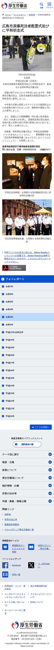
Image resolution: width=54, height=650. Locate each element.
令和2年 (9, 324)
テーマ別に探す (10, 454)
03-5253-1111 (28, 639)
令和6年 (9, 294)
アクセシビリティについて (40, 595)
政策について (9, 470)
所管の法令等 (9, 493)
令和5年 (9, 302)
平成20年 (10, 416)
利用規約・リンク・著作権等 (15, 587)
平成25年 (10, 378)
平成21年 (10, 408)
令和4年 (9, 309)
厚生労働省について (13, 478)
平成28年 (10, 355)
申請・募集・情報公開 (14, 501)
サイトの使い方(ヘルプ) (14, 603)
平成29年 (10, 347)
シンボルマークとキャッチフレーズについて (15, 595)
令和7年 (9, 286)
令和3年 (9, 317)
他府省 (7, 514)
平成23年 (10, 393)
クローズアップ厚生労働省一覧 (19, 529)
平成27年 (10, 363)
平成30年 (10, 340)
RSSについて (36, 602)
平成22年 (10, 401)
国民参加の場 (27, 444)
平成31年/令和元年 (14, 332)
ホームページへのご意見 (15, 612)
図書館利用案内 (11, 524)
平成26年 (10, 370)
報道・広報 (8, 462)
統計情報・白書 (10, 485)
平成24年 (10, 385)
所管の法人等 (10, 519)
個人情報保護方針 (38, 586)
